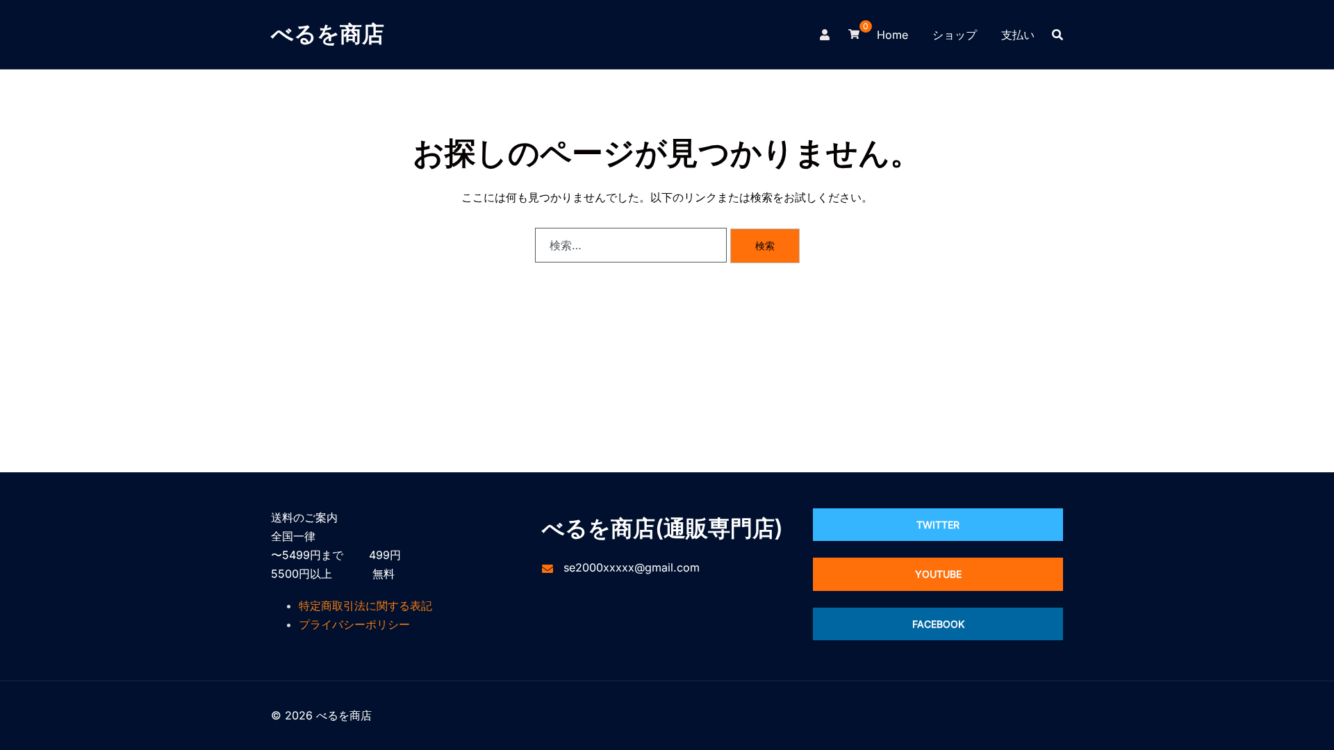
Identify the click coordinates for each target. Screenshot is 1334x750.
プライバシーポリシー (354, 624)
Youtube (938, 574)
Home (892, 35)
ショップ (954, 35)
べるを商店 (327, 33)
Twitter (938, 525)
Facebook (938, 624)
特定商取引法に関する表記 (365, 605)
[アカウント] (825, 34)
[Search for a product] (1057, 34)
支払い (1018, 35)
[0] (853, 33)
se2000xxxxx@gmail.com (631, 567)
